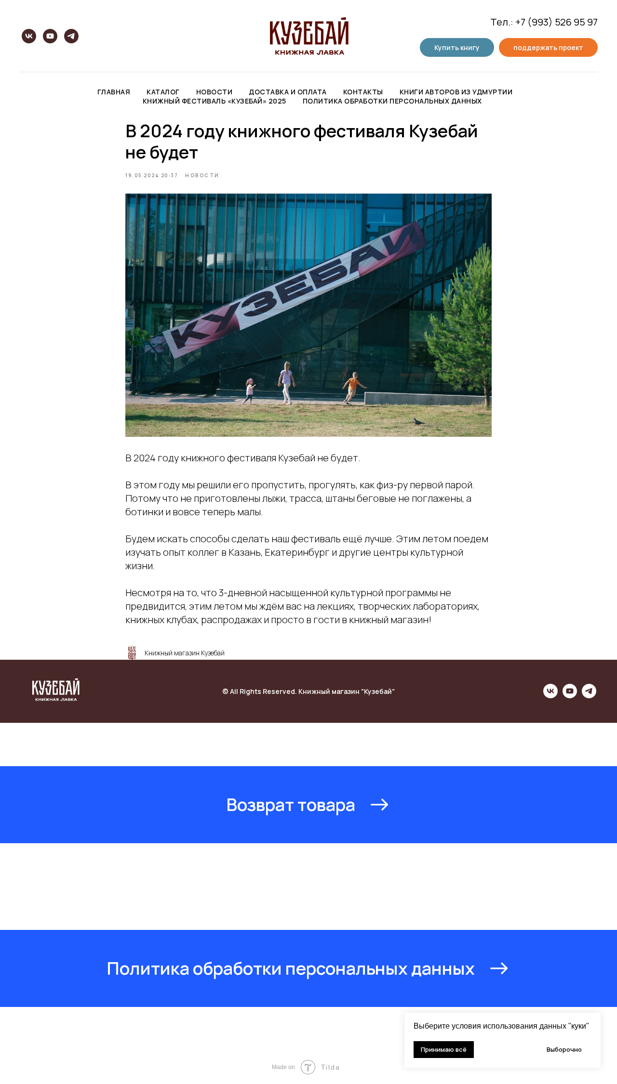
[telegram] (71, 36)
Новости (214, 91)
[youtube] (50, 36)
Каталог (163, 91)
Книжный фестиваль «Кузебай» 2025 (214, 100)
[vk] (29, 36)
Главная (114, 91)
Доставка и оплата (288, 91)
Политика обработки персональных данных (392, 100)
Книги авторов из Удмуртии (456, 91)
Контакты (363, 91)
